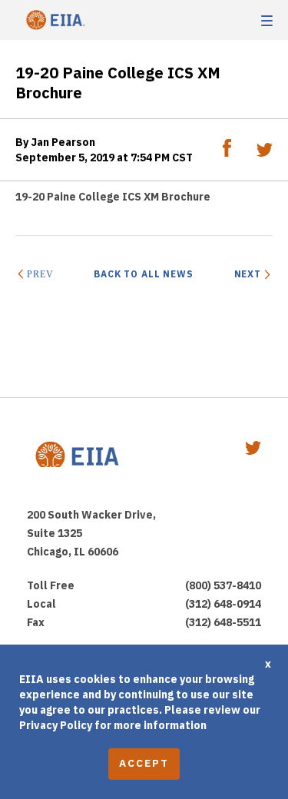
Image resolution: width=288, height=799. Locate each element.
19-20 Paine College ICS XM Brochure (112, 197)
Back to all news (144, 274)
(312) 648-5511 (223, 622)
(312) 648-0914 (223, 604)
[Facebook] (228, 153)
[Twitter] (265, 153)
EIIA (53, 20)
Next (247, 274)
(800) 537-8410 (223, 585)
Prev (40, 274)
